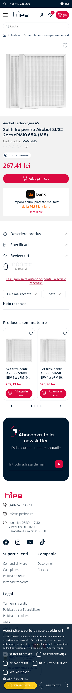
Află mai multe (55, 647)
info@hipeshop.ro (21, 514)
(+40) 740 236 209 (19, 4)
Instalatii (16, 35)
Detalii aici (36, 212)
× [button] (67, 628)
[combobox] (36, 26)
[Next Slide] (59, 406)
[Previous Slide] (13, 406)
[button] (36, 81)
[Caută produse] (7, 26)
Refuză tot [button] (53, 685)
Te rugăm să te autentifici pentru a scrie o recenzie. (36, 281)
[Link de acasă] (4, 35)
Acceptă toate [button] (20, 685)
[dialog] (36, 658)
